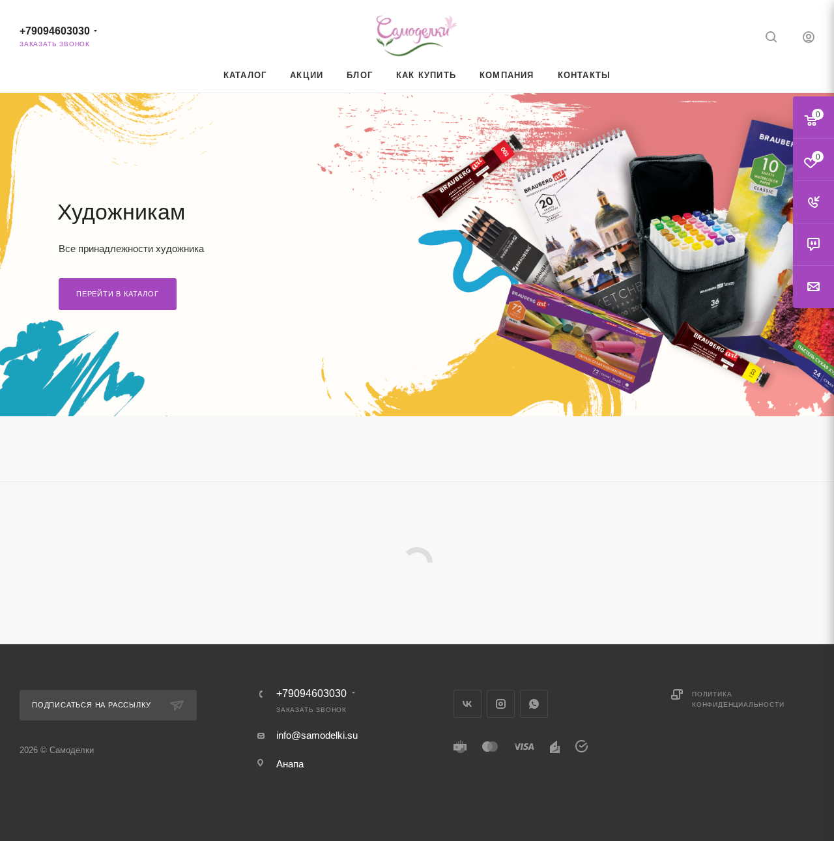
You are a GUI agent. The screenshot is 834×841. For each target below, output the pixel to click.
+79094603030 (55, 30)
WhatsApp (534, 704)
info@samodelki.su (317, 735)
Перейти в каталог (117, 294)
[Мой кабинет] (808, 39)
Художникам (121, 211)
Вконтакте (467, 704)
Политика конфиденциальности (738, 699)
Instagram (501, 704)
